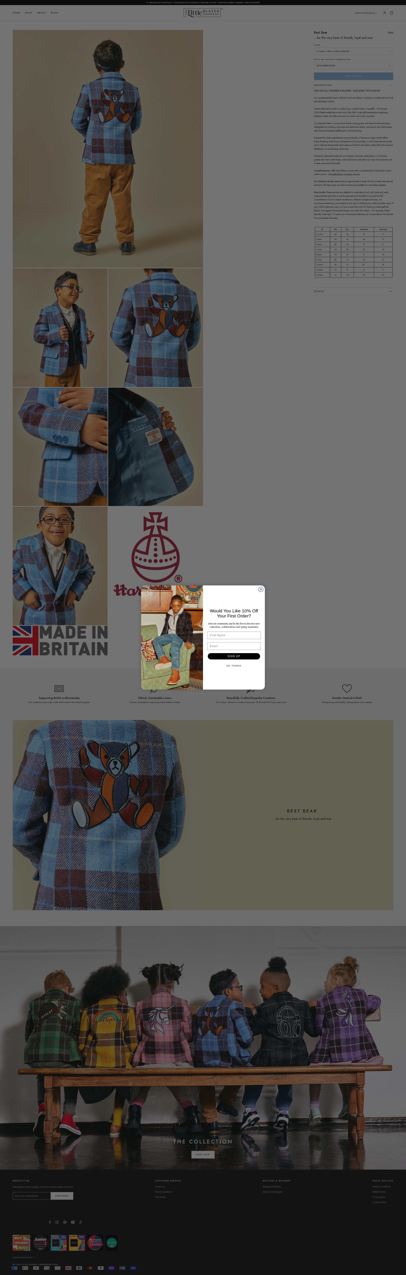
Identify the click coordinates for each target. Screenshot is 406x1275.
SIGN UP (234, 656)
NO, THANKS (234, 666)
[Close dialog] (261, 589)
